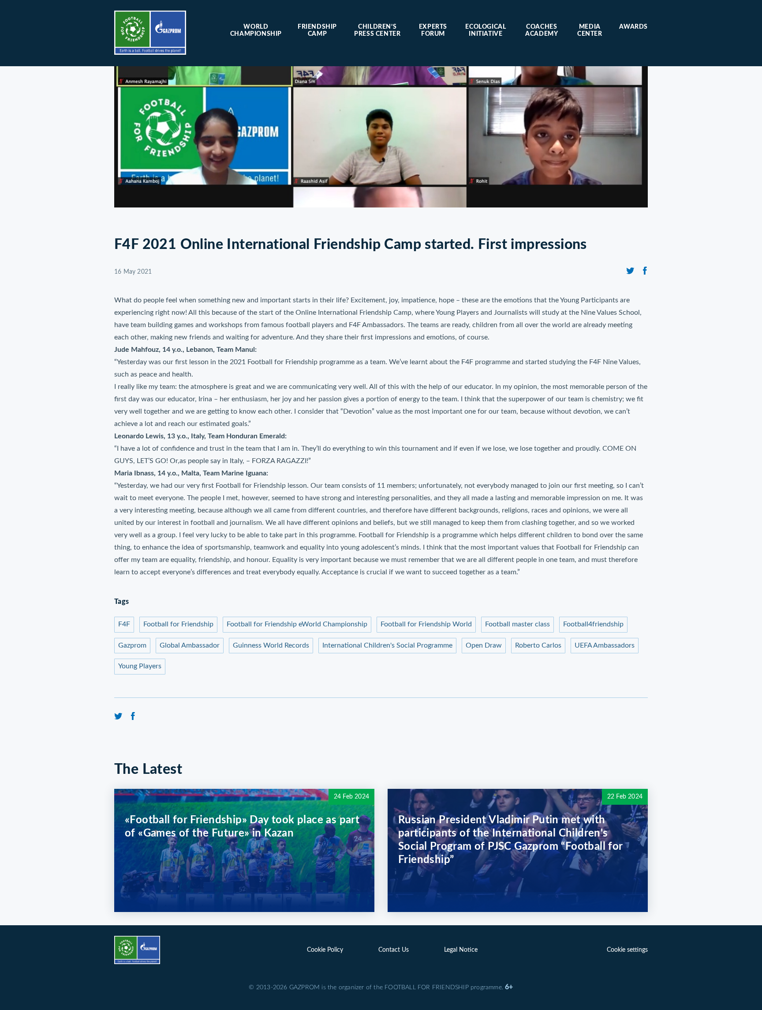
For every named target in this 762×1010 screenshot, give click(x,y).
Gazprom (132, 645)
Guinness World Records (271, 645)
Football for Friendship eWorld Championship (297, 624)
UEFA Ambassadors (605, 645)
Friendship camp (317, 30)
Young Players (139, 666)
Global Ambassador (190, 645)
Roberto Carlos (538, 645)
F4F (124, 624)
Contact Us (393, 950)
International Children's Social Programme (387, 645)
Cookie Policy (325, 950)
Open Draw (484, 645)
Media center (589, 30)
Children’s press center (377, 30)
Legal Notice (461, 950)
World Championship (256, 30)
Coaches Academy (541, 30)
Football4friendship (593, 624)
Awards (633, 27)
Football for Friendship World (426, 624)
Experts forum (433, 30)
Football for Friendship (178, 624)
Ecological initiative (485, 30)
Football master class (517, 624)
